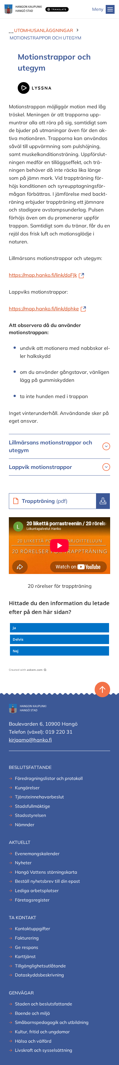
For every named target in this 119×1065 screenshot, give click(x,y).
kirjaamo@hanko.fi (30, 740)
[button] (59, 627)
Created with (26, 670)
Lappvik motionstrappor (40, 466)
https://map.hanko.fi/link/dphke (47, 308)
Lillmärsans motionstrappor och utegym (50, 446)
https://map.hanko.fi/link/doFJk (46, 275)
